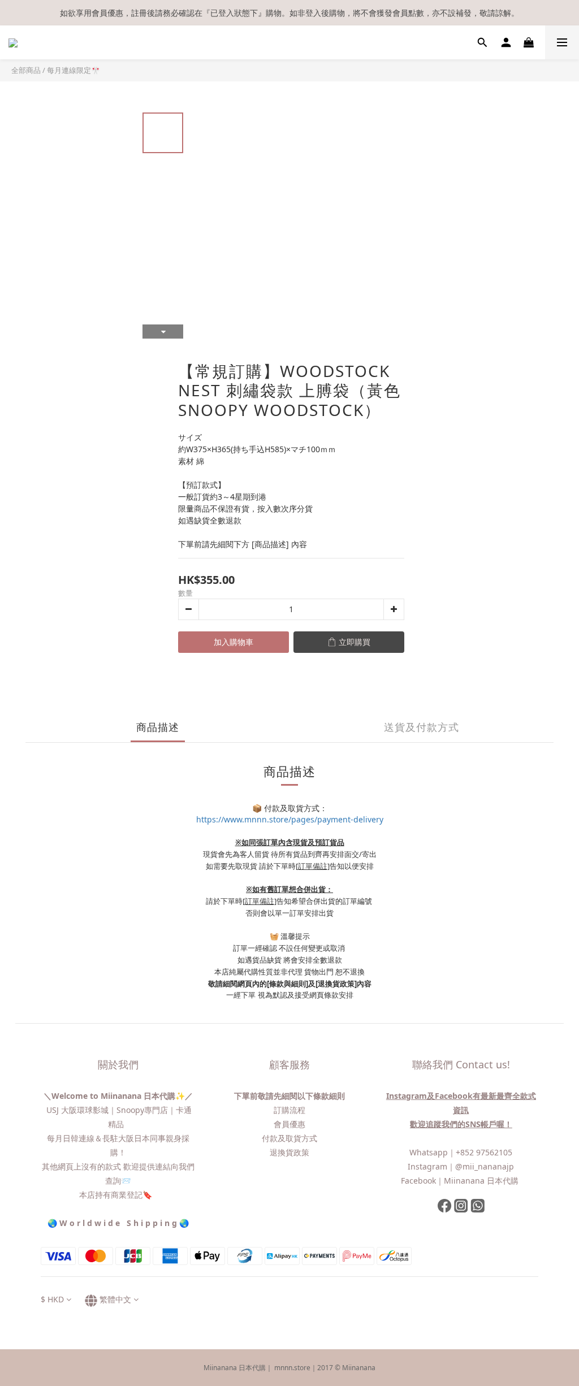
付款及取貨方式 (289, 1138)
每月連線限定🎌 (73, 70)
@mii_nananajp (484, 1166)
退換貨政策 (289, 1152)
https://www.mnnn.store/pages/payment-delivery (289, 819)
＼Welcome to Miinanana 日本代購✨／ (118, 1095)
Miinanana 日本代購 (482, 1180)
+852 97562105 (484, 1152)
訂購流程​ (289, 1110)
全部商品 (26, 70)
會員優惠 (289, 1124)
